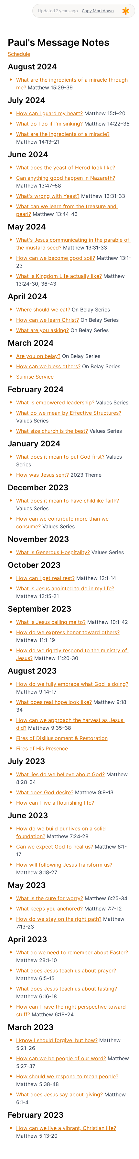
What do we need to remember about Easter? (72, 952)
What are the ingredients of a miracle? (63, 134)
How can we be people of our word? (61, 1058)
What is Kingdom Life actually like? (59, 276)
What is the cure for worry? (49, 898)
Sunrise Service (35, 376)
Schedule (19, 54)
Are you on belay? (38, 356)
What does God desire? (44, 792)
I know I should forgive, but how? (57, 1040)
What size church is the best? (52, 431)
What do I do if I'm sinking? (49, 123)
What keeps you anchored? (49, 908)
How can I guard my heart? (49, 113)
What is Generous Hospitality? (53, 552)
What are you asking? (42, 330)
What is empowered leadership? (55, 402)
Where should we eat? (43, 309)
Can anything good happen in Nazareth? (65, 178)
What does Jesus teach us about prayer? (66, 970)
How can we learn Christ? (47, 320)
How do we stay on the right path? (59, 919)
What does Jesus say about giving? (59, 1094)
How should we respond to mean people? (67, 1076)
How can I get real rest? (45, 578)
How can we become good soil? (55, 258)
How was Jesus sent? (42, 475)
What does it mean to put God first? (60, 456)
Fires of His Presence (42, 748)
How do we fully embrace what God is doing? (72, 684)
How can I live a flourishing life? (55, 802)
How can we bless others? (48, 366)
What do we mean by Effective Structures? (68, 413)
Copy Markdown (98, 11)
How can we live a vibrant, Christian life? (66, 1128)
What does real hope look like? (54, 702)
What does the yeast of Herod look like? (65, 167)
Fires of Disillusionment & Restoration (62, 738)
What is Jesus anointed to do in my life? (65, 588)
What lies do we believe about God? (60, 774)
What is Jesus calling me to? (51, 622)
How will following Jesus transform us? (64, 864)
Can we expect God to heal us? (54, 846)
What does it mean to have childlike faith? (67, 500)
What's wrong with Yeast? (48, 196)
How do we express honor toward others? (68, 632)
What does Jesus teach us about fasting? (66, 988)
